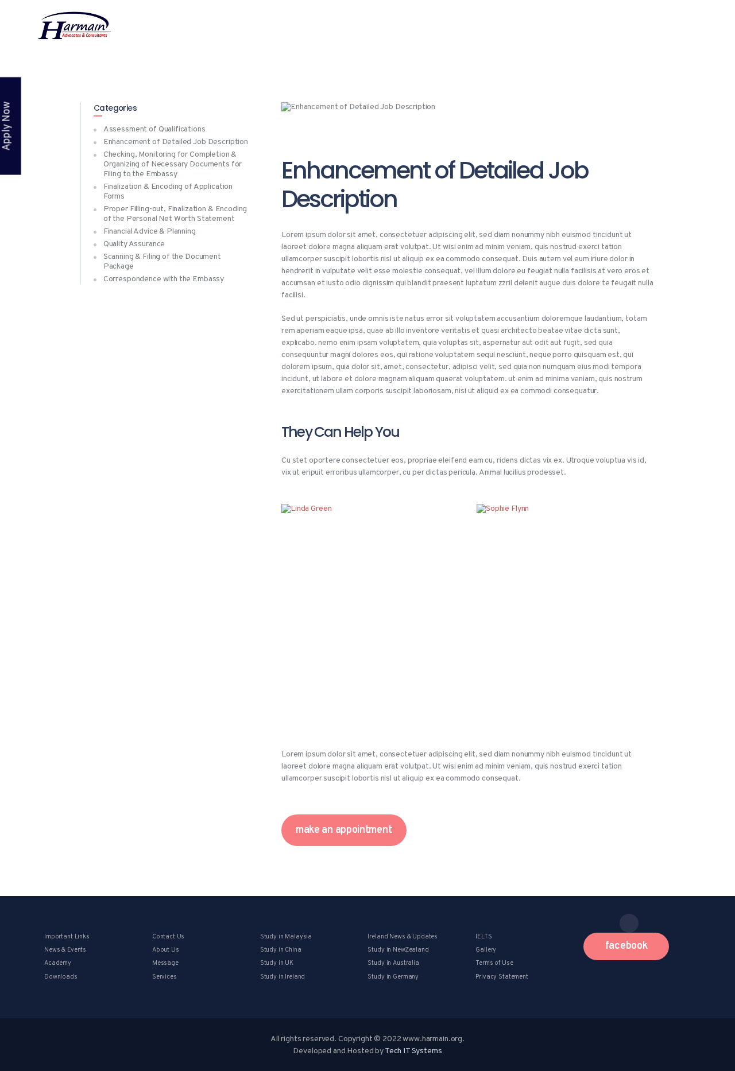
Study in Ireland (282, 977)
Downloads (61, 977)
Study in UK (276, 963)
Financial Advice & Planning (149, 231)
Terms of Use (494, 963)
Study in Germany (393, 977)
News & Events (65, 950)
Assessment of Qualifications (154, 129)
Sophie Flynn (565, 600)
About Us (165, 950)
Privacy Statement (501, 977)
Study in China (280, 950)
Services (164, 977)
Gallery (485, 950)
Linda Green (370, 600)
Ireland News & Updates (403, 937)
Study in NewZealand (398, 950)
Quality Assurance (134, 244)
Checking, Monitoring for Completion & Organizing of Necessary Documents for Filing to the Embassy (172, 164)
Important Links (67, 937)
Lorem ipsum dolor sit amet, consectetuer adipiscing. (370, 619)
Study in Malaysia (286, 937)
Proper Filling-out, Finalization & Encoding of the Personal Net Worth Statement (175, 214)
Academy (57, 963)
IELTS (483, 937)
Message (165, 963)
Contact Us (168, 937)
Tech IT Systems (413, 1051)
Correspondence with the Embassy (163, 279)
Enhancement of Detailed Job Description (175, 142)
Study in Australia (393, 963)
